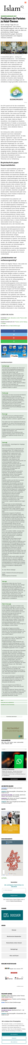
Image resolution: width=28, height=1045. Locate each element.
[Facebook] (14, 331)
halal (15, 742)
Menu (25, 2)
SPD (11, 743)
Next (22, 977)
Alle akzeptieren (14, 1034)
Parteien (7, 743)
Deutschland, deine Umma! (14, 943)
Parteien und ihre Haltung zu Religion (14, 322)
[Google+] (14, 338)
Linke (2, 743)
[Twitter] (14, 334)
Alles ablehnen (14, 1042)
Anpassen (14, 1038)
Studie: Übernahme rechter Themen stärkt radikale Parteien (14, 318)
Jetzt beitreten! (14, 779)
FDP (8, 742)
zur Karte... (4, 878)
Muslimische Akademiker (14, 936)
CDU (5, 742)
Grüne (11, 742)
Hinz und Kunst (14, 955)
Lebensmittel (20, 742)
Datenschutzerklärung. (16, 901)
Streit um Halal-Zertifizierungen (10, 325)
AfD (2, 742)
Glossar (14, 930)
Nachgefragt (14, 949)
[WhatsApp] (14, 341)
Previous (5, 977)
